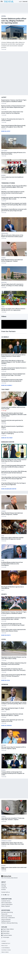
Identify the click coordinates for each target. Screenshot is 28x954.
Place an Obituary (5, 919)
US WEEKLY (5, 337)
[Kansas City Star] (8, 1)
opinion (3, 257)
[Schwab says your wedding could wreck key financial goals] (14, 399)
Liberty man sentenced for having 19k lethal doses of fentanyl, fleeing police (13, 675)
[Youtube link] (5, 894)
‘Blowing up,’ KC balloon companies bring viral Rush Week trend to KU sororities (13, 663)
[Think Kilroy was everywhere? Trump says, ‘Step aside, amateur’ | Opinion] (14, 807)
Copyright (3, 941)
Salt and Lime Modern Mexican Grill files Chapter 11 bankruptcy (12, 432)
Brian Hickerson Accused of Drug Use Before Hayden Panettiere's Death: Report (13, 355)
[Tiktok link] (8, 894)
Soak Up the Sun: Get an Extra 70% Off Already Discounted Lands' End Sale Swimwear (14, 472)
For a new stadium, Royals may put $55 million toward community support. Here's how (14, 186)
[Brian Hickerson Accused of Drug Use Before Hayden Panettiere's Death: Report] (14, 346)
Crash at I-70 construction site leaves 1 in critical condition (12, 119)
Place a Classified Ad (6, 915)
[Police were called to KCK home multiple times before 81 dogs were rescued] (14, 527)
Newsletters (6, 933)
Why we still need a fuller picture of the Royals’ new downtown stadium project (12, 235)
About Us (3, 884)
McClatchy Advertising (7, 912)
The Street (5, 389)
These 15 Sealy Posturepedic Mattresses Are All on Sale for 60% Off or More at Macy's (13, 466)
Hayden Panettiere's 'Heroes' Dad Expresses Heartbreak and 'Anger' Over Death (13, 374)
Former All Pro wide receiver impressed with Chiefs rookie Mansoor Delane (13, 630)
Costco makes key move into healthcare (12, 177)
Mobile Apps (6, 931)
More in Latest (5, 131)
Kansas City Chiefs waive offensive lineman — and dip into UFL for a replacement (13, 309)
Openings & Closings (6, 840)
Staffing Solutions (5, 921)
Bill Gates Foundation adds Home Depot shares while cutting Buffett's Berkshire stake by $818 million (14, 414)
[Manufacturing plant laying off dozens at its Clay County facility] (14, 142)
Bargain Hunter (7, 442)
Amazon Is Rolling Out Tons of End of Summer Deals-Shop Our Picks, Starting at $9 (13, 460)
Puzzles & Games (7, 935)
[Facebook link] (1, 894)
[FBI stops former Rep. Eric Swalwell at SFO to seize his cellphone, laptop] (14, 736)
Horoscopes (6, 937)
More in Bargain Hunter (8, 488)
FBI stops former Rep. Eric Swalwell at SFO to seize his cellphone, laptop (13, 747)
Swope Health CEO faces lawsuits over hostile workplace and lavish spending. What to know (13, 204)
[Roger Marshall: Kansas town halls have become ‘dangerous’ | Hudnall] (14, 249)
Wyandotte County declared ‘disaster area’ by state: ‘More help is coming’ (13, 657)
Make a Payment (5, 906)
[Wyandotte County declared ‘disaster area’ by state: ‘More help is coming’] (14, 648)
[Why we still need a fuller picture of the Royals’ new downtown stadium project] (14, 224)
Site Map (3, 885)
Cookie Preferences (5, 947)
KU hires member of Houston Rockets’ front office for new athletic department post (13, 106)
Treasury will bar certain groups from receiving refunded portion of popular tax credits (12, 773)
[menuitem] (1, 1)
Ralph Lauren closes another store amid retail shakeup (13, 868)
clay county (4, 150)
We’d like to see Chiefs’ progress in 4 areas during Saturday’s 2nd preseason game (12, 192)
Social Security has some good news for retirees (12, 421)
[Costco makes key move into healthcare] (14, 166)
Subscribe (25, 1)
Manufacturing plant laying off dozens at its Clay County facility (13, 153)
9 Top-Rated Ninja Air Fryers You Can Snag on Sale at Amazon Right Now (13, 483)
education (3, 282)
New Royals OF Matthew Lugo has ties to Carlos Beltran (12, 587)
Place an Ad (4, 914)
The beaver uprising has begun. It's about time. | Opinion (12, 708)
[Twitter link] (3, 894)
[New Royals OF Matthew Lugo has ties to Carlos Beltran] (14, 577)
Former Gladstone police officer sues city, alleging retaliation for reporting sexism (13, 20)
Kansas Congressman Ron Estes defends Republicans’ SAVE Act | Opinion (12, 714)
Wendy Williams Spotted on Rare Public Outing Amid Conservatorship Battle (12, 380)
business (3, 175)
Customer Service (5, 900)
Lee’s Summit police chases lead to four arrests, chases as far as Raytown (12, 112)
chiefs (2, 306)
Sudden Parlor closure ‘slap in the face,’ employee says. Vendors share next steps (12, 843)
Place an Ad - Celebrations (8, 917)
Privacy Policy (4, 945)
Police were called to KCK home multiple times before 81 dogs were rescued (12, 538)
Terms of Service (5, 952)
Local (3, 16)
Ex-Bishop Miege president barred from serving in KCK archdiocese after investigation (12, 564)
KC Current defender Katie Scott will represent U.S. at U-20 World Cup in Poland (12, 624)
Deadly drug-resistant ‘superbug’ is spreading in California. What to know (13, 198)
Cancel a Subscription (6, 904)
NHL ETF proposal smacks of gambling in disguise (12, 426)
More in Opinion (6, 725)
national (3, 745)
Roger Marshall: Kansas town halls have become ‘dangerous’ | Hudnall (12, 260)
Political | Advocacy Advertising (9, 922)
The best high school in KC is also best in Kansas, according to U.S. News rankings (12, 284)
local (2, 560)
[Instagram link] (6, 894)
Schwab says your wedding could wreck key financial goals (13, 407)
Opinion (3, 511)
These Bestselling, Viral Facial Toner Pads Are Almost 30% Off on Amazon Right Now (13, 477)
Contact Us (4, 887)
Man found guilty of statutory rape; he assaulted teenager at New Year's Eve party (13, 669)
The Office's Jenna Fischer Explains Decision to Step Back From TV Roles (13, 368)
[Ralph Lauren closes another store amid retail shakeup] (14, 856)
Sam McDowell (4, 233)
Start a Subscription (6, 902)
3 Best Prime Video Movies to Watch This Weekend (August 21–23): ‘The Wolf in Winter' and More (13, 362)
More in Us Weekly (6, 385)
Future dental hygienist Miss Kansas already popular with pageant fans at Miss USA (13, 126)
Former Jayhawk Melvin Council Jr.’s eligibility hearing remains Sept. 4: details (13, 618)
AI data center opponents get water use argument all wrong (12, 720)
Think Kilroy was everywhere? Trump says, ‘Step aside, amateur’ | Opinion (13, 818)
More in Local (5, 680)
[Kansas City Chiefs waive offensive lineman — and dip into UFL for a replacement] (14, 298)
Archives (3, 889)
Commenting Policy (5, 943)
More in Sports (6, 635)
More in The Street (7, 437)
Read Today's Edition (8, 929)
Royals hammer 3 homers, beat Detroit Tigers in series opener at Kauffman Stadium (13, 100)
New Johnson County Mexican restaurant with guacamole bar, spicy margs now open (14, 209)
